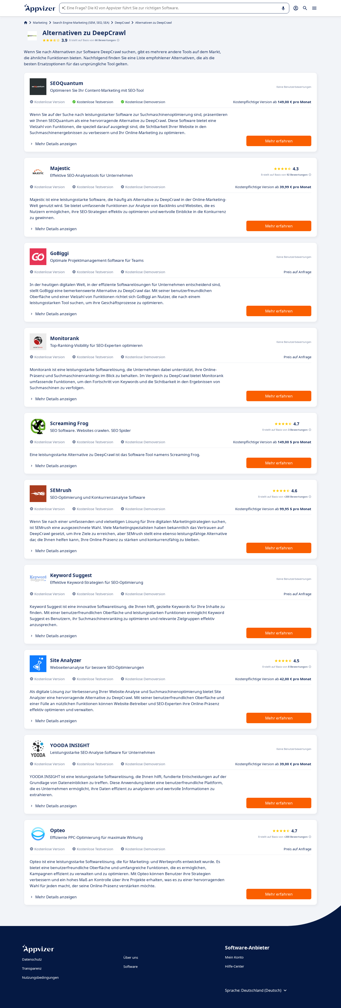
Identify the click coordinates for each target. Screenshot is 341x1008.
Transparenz (32, 968)
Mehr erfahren (279, 141)
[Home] (25, 22)
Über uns (130, 957)
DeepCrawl (122, 22)
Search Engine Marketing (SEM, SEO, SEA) (81, 22)
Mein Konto (234, 957)
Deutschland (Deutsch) (261, 990)
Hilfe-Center (234, 966)
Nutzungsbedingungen (40, 977)
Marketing (40, 22)
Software (130, 966)
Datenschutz (32, 959)
